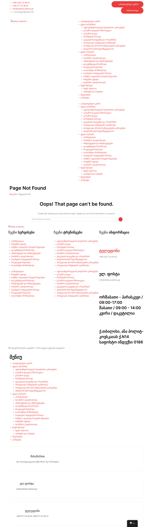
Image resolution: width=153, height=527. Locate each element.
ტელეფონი (109, 250)
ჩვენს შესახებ (87, 86)
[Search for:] (73, 219)
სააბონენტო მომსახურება (95, 70)
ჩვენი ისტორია (90, 88)
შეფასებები (86, 95)
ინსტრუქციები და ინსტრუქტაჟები (98, 61)
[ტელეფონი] (102, 243)
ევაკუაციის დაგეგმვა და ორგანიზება (99, 40)
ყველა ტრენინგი (88, 24)
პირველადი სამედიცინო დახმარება (99, 43)
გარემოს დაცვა (90, 34)
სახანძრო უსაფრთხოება (94, 58)
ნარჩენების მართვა (92, 37)
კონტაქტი (85, 98)
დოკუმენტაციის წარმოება (95, 64)
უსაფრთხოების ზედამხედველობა (98, 49)
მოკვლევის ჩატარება (93, 67)
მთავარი (13, 194)
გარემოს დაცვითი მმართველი (97, 30)
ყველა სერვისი (87, 52)
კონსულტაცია (89, 55)
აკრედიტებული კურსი (90, 21)
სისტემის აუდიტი (90, 79)
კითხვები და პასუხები (93, 92)
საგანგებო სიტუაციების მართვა (97, 73)
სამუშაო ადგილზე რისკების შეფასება (100, 76)
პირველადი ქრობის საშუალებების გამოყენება (104, 46)
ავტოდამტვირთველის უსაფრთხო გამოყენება (104, 27)
